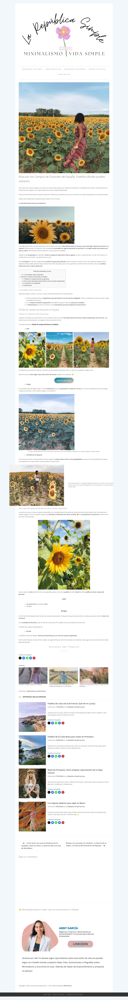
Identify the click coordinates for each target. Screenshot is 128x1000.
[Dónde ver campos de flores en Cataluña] (33, 675)
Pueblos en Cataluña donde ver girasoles (35, 279)
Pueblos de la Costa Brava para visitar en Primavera (71, 736)
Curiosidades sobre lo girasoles (32, 275)
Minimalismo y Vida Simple (32, 69)
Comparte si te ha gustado (31, 283)
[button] (32, 350)
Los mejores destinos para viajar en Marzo (66, 803)
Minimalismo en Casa (53, 69)
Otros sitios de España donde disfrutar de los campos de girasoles (43, 281)
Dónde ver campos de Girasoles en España (33, 277)
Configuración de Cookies (74, 994)
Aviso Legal (47, 994)
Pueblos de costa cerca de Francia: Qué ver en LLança (71, 703)
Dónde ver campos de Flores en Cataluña (45, 324)
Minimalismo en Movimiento (75, 69)
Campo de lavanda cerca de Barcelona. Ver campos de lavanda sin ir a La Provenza (61, 685)
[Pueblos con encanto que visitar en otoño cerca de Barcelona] (94, 675)
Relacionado (27, 285)
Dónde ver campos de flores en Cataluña (30, 684)
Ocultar (49, 271)
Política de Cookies (58, 994)
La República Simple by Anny (75, 707)
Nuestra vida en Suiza (97, 69)
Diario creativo (64, 74)
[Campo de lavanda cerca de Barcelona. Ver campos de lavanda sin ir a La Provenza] (63, 675)
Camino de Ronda (64, 380)
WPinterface (68, 986)
